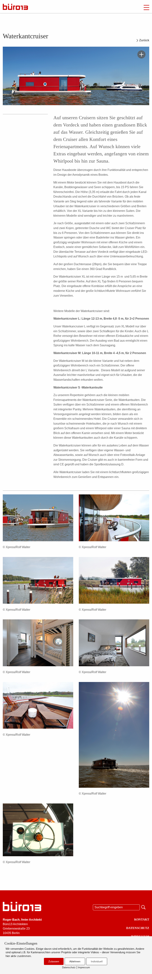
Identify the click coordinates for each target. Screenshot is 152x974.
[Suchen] (143, 906)
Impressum (84, 967)
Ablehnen (74, 961)
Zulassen (53, 961)
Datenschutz (137, 928)
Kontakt (141, 919)
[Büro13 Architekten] (23, 7)
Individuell (97, 961)
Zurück (144, 40)
